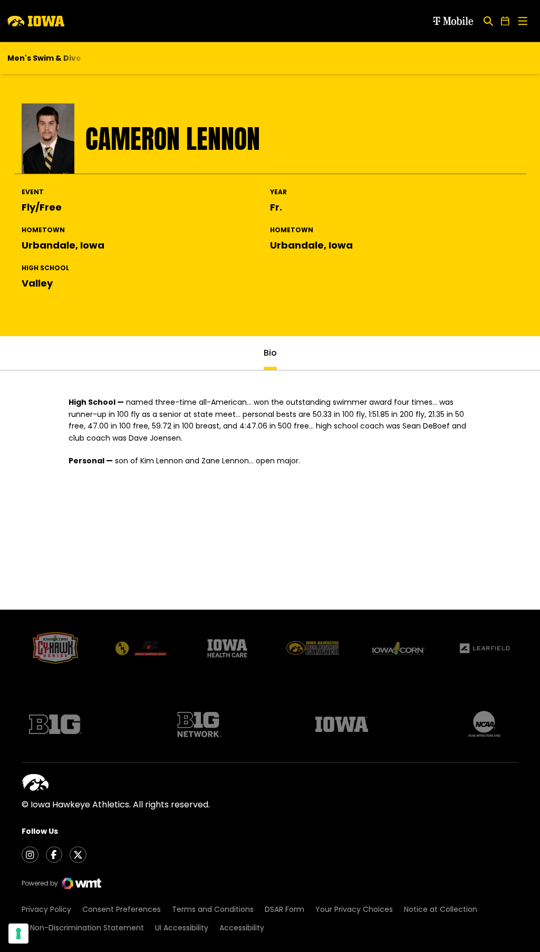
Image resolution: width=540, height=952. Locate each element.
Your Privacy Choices (354, 909)
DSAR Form (284, 909)
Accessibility (241, 927)
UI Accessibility (181, 927)
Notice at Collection (440, 909)
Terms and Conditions (213, 909)
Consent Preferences (121, 909)
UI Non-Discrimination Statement (83, 927)
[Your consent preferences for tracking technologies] (18, 934)
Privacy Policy (46, 909)
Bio (270, 353)
